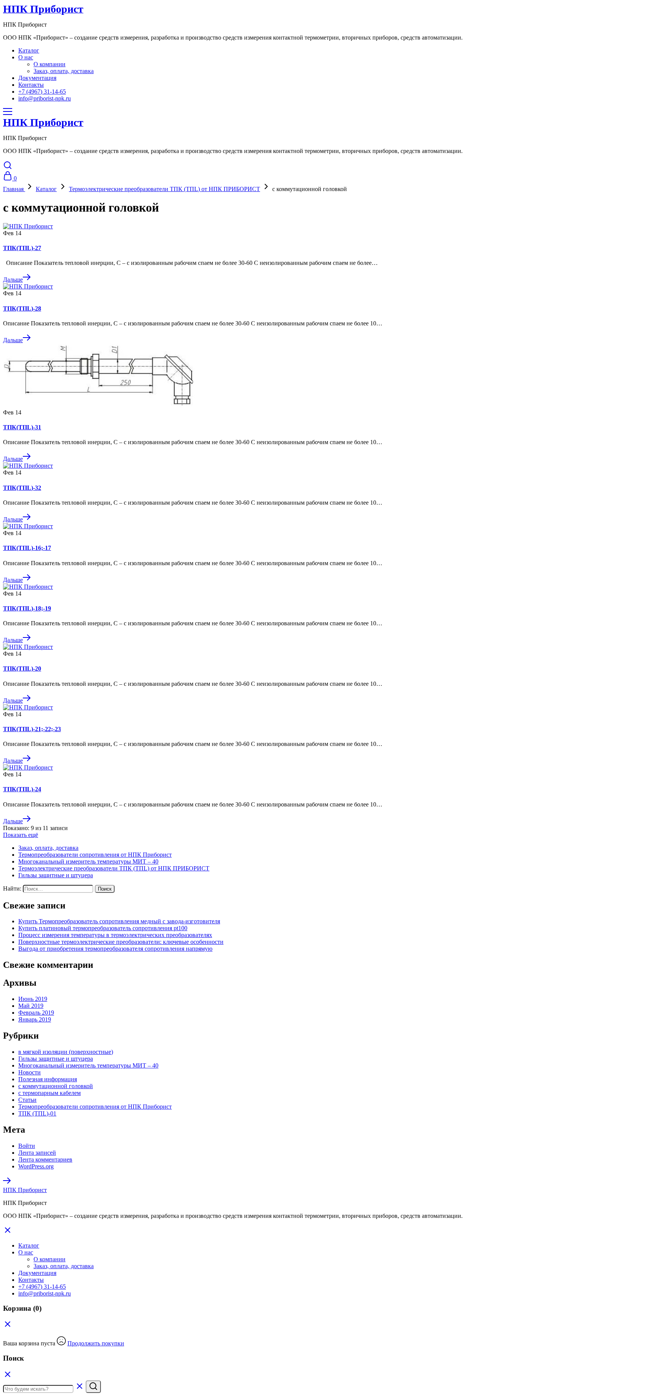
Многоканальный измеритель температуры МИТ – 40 (88, 861)
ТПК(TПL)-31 (22, 427)
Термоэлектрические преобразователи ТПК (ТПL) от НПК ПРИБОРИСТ (113, 868)
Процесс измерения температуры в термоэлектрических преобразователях (115, 935)
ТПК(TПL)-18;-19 (27, 608)
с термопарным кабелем (49, 1093)
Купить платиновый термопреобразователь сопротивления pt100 (102, 928)
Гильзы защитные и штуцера (55, 875)
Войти (26, 1146)
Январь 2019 (34, 1019)
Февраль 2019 (36, 1012)
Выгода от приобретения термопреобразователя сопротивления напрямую (115, 948)
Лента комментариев (45, 1159)
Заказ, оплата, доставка (64, 71)
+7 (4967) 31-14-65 (42, 91)
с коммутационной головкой (55, 1086)
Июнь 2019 (32, 999)
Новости (29, 1072)
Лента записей (37, 1152)
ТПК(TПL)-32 (22, 487)
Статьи (27, 1099)
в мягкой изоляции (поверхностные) (65, 1052)
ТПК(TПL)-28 (22, 308)
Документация (37, 78)
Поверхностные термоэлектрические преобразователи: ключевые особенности (121, 942)
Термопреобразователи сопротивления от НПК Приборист (95, 854)
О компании (49, 64)
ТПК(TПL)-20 (22, 668)
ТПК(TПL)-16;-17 (27, 548)
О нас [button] (25, 57)
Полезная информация (47, 1079)
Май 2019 (30, 1005)
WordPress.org (36, 1166)
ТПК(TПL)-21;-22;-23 (32, 729)
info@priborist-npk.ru (44, 98)
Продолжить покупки (95, 1343)
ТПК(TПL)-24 (22, 789)
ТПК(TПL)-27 (22, 248)
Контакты (31, 84)
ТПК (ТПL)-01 (37, 1113)
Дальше (13, 279)
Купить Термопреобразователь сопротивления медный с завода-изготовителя (119, 921)
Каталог (28, 50)
